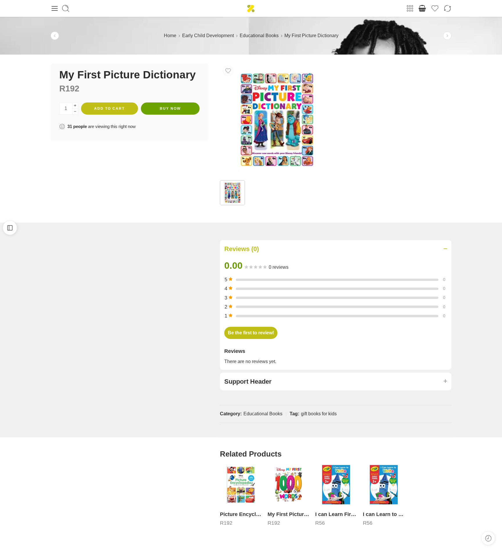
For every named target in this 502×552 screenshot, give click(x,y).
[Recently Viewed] (488, 538)
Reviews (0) (241, 248)
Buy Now (170, 109)
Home (170, 35)
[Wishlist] (228, 70)
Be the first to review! (251, 332)
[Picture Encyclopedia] (55, 36)
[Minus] (75, 112)
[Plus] (75, 105)
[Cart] (422, 8)
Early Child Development (208, 35)
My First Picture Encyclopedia (288, 514)
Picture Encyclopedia (241, 514)
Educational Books (259, 35)
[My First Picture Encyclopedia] (288, 485)
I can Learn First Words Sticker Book (336, 514)
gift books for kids (319, 413)
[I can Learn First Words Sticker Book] (336, 485)
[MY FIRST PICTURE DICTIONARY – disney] (276, 119)
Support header (248, 381)
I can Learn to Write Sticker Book (384, 514)
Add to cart (109, 109)
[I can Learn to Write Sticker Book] (447, 36)
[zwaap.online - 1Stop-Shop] (250, 8)
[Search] (66, 8)
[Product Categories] (410, 8)
